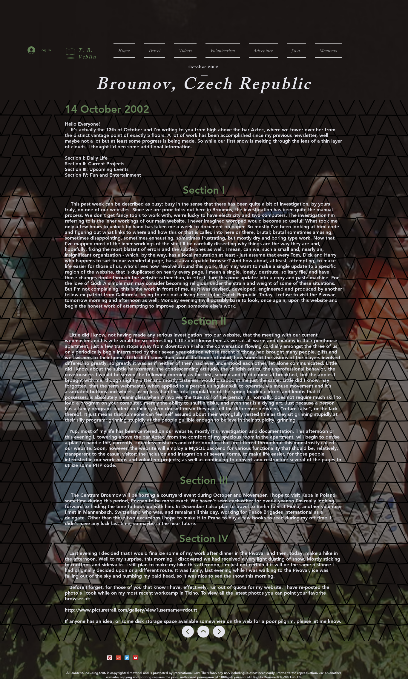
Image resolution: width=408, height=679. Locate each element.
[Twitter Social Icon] (127, 657)
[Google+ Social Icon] (118, 657)
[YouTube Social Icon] (135, 657)
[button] (154, 50)
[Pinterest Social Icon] (109, 657)
